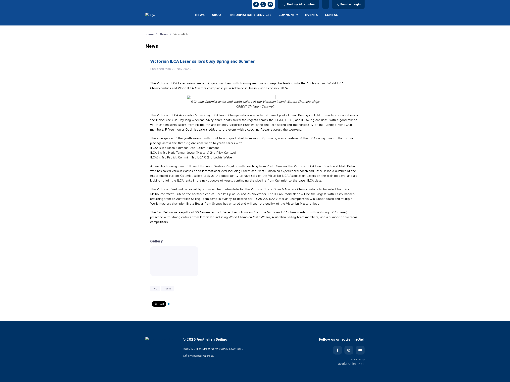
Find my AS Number (300, 4)
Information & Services (250, 15)
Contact (332, 15)
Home (149, 34)
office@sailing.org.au (201, 355)
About (217, 15)
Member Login (350, 4)
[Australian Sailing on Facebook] (256, 4)
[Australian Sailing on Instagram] (263, 4)
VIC (155, 288)
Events (311, 15)
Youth (167, 288)
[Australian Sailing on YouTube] (270, 4)
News (200, 15)
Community (288, 15)
